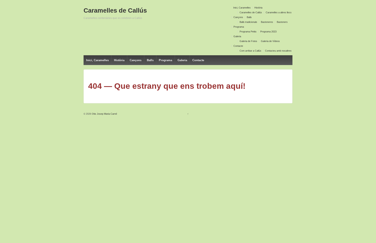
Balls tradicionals (248, 22)
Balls (249, 17)
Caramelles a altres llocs (279, 12)
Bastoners (282, 22)
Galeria (237, 36)
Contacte (238, 46)
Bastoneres (267, 22)
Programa (238, 26)
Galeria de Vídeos (270, 41)
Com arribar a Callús (250, 50)
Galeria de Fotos (248, 41)
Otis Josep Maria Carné (104, 113)
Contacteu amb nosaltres (278, 50)
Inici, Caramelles (242, 7)
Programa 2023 (268, 31)
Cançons (238, 17)
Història (258, 7)
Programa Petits (248, 31)
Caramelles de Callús (251, 12)
